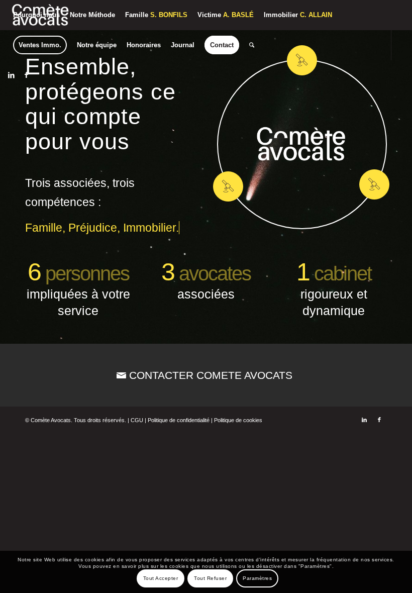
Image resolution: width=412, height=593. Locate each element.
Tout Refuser (210, 578)
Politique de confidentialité (179, 420)
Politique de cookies (238, 420)
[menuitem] (36, 15)
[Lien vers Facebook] (26, 74)
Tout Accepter (160, 578)
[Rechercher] (251, 45)
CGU (137, 420)
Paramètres (257, 578)
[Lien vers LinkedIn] (11, 74)
